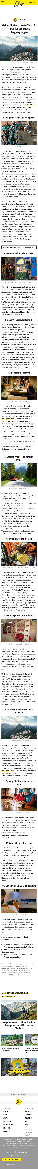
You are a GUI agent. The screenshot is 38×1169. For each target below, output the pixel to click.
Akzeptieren (9, 1164)
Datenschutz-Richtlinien (19, 1147)
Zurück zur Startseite (19, 1094)
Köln (26, 1121)
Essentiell (8, 1152)
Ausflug (6, 1118)
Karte (5, 1131)
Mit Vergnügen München (19, 4)
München (28, 1118)
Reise (26, 1125)
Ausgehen (7, 1121)
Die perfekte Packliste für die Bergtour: (19, 247)
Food (5, 1115)
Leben (5, 1111)
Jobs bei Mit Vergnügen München (28, 1134)
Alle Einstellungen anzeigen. (19, 1156)
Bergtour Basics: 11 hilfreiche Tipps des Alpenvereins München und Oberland (19, 1025)
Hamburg (28, 1115)
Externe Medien (21, 1152)
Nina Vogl (21, 19)
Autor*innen (28, 1129)
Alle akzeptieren (11, 1159)
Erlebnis (6, 1128)
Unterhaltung (8, 1125)
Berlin (26, 1111)
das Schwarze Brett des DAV (19, 297)
